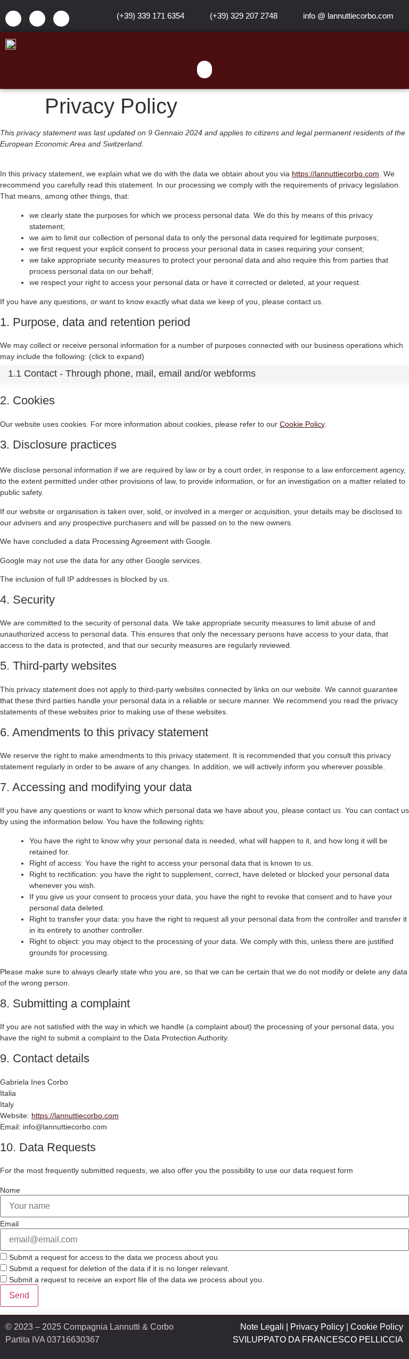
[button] (204, 69)
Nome (10, 1190)
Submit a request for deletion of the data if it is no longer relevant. (118, 1268)
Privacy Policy (317, 1326)
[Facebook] (13, 19)
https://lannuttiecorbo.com (335, 173)
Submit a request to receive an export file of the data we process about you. (135, 1279)
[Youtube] (61, 19)
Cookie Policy (302, 424)
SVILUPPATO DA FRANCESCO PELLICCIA (318, 1339)
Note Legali (262, 1326)
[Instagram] (37, 19)
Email (9, 1223)
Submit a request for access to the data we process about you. (113, 1257)
